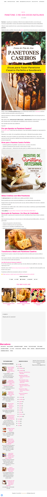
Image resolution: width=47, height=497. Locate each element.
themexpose (23, 493)
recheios (32, 348)
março (20, 412)
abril (20, 410)
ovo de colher (18, 348)
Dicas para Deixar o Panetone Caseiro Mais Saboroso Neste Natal (21, 210)
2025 (19, 364)
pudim (28, 348)
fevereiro (21, 414)
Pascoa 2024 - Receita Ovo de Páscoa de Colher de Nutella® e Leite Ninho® (10, 442)
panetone (23, 12)
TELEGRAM (23, 279)
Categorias (41, 1)
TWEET (17, 279)
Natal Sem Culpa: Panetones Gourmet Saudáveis (20, 267)
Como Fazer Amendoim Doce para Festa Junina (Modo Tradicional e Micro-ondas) (9, 383)
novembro (21, 370)
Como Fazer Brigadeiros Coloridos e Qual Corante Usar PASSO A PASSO (9, 456)
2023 (19, 419)
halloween (12, 348)
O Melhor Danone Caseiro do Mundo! (10, 430)
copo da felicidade (32, 346)
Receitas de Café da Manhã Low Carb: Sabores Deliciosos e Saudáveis (10, 483)
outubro (21, 397)
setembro (21, 399)
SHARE (11, 279)
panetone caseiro (6, 130)
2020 (19, 425)
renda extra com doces (40, 348)
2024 (19, 366)
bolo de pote (3, 346)
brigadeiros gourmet (18, 346)
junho (20, 405)
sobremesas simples (5, 350)
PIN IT (36, 279)
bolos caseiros (10, 346)
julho (20, 403)
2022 (19, 421)
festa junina (39, 346)
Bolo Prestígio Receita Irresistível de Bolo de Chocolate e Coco (9, 406)
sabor (22, 30)
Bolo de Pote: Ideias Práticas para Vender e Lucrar (24, 390)
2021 (19, 423)
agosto (20, 401)
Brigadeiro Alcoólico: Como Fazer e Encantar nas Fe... (24, 377)
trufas (11, 350)
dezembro (21, 368)
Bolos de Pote (35, 1)
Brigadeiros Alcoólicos (25, 1)
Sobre (17, 1)
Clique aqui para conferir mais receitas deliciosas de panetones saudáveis (18, 274)
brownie (25, 346)
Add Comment (23, 17)
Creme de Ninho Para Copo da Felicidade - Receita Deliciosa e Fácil (10, 370)
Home (5, 1)
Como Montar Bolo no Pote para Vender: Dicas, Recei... (24, 385)
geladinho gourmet (4, 348)
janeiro (20, 416)
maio (20, 407)
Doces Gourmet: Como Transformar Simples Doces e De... (24, 381)
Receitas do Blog (11, 1)
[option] (8, 297)
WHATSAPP (30, 279)
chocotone (37, 111)
